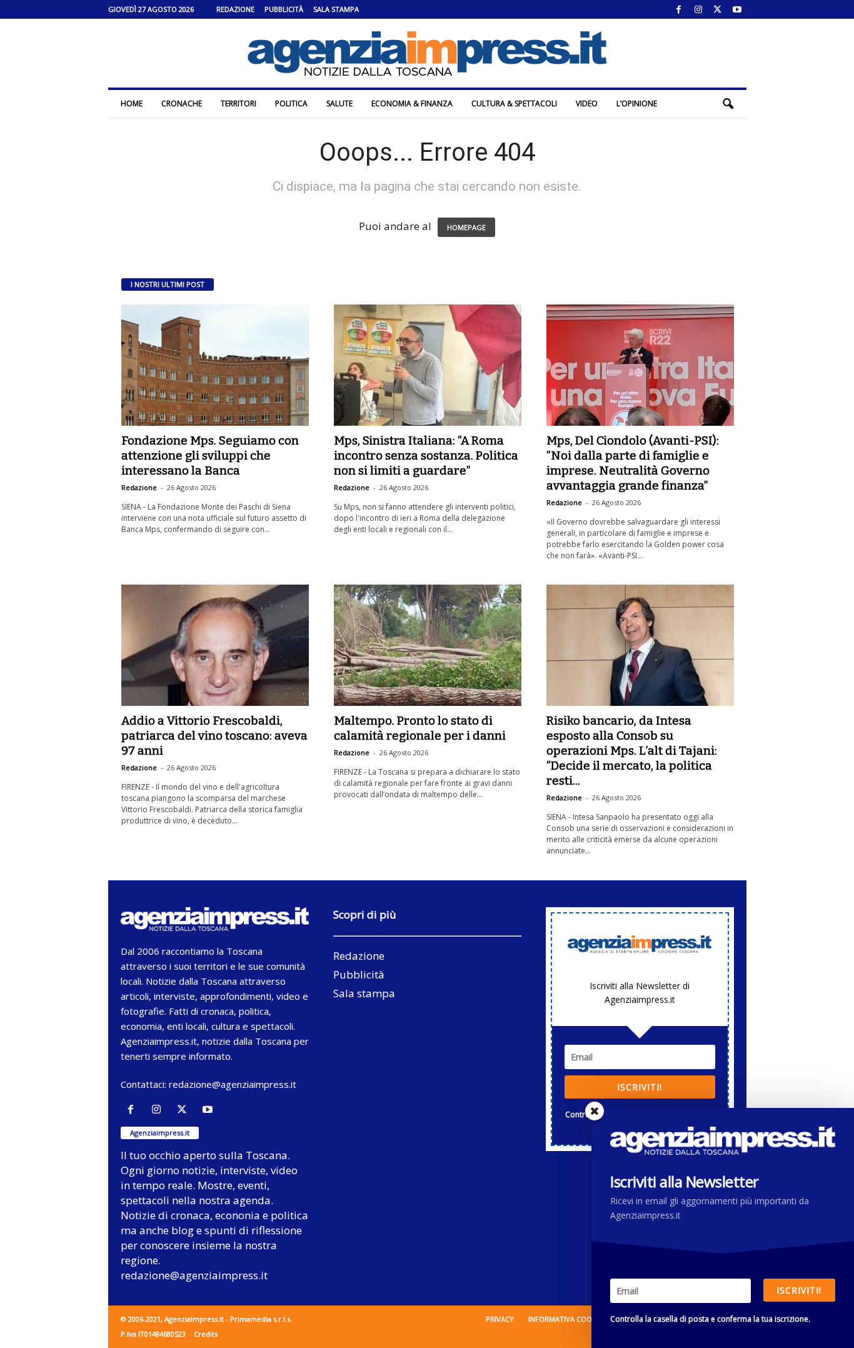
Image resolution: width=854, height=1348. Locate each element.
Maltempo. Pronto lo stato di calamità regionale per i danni (420, 728)
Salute (339, 103)
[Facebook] (678, 9)
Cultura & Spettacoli (514, 103)
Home (132, 103)
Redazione (235, 9)
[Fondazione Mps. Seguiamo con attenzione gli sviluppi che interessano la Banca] (215, 365)
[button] (727, 104)
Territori (238, 103)
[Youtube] (737, 9)
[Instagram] (698, 9)
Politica (291, 103)
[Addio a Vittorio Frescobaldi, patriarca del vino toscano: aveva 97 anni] (215, 645)
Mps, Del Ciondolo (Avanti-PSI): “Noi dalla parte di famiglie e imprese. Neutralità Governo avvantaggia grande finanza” (632, 463)
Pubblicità (283, 9)
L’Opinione (636, 103)
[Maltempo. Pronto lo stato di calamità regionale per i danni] (427, 645)
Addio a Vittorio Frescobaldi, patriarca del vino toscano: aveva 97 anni (214, 735)
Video (587, 103)
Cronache (181, 103)
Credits (206, 1334)
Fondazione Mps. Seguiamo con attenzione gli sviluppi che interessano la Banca (210, 455)
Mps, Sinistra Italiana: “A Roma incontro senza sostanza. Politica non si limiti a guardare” (426, 455)
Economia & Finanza (412, 103)
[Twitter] (717, 9)
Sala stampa (336, 9)
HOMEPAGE (466, 227)
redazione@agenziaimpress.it (232, 1084)
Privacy (500, 1319)
